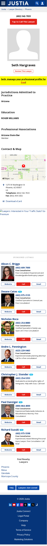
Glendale (5, 473)
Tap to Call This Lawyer (23, 21)
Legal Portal (23, 516)
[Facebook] (17, 504)
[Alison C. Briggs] (7, 272)
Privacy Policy (23, 535)
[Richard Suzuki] (7, 438)
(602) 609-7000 (22, 267)
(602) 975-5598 (22, 433)
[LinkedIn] (10, 504)
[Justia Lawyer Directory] (36, 504)
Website (8, 284)
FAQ (12, 487)
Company (23, 521)
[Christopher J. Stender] (7, 383)
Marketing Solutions (23, 539)
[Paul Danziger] (7, 410)
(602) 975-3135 (22, 295)
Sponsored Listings (23, 257)
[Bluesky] (29, 504)
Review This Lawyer (23, 71)
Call (23, 284)
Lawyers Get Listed (27, 487)
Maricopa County (9, 476)
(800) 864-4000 (22, 405)
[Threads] (25, 504)
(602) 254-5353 (22, 378)
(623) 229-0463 (22, 350)
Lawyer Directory (16, 9)
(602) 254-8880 (22, 322)
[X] (33, 504)
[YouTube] (14, 504)
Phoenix (28, 9)
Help (23, 525)
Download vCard (14, 201)
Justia (3, 9)
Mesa (4, 470)
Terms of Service (23, 530)
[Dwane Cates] (7, 300)
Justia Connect (23, 511)
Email (38, 284)
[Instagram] (21, 504)
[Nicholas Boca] (7, 327)
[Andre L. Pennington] (7, 355)
